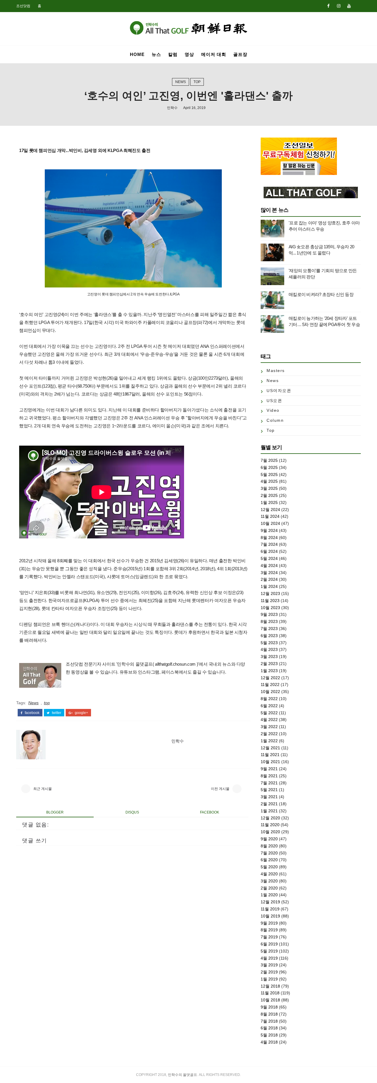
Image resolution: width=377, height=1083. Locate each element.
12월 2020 (270, 818)
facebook (31, 713)
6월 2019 (269, 944)
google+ (81, 713)
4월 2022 (269, 719)
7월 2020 (269, 853)
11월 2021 (270, 754)
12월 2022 (270, 677)
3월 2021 (269, 796)
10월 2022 (270, 691)
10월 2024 (270, 523)
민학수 (172, 108)
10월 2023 (270, 607)
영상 (189, 54)
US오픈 (274, 400)
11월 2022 (270, 684)
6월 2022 (269, 705)
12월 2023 (270, 593)
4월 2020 (269, 874)
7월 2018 (269, 1021)
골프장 (240, 54)
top (197, 82)
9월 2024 (269, 530)
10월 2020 (270, 831)
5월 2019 (269, 951)
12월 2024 (270, 509)
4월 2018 (269, 1042)
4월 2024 (269, 565)
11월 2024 (270, 516)
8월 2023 (269, 621)
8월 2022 (269, 698)
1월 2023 (269, 670)
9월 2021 (269, 768)
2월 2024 (269, 579)
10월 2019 (270, 916)
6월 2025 (269, 467)
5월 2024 (269, 558)
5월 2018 (269, 1035)
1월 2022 (269, 740)
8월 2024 (269, 537)
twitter (56, 713)
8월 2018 (269, 1014)
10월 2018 (270, 1000)
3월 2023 (269, 656)
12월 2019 (270, 902)
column (275, 420)
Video (273, 410)
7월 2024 (269, 544)
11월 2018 (270, 993)
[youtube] (349, 5)
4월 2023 (269, 649)
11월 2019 (270, 909)
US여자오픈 (279, 390)
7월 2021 (269, 783)
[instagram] (338, 5)
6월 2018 (269, 1028)
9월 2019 (269, 923)
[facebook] (328, 5)
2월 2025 (269, 495)
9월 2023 (269, 614)
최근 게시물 (42, 789)
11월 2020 (270, 824)
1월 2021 (269, 810)
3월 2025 (269, 488)
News (180, 82)
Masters (276, 370)
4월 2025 (269, 481)
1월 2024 (269, 586)
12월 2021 (270, 747)
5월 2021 (269, 789)
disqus (132, 812)
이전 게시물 (220, 789)
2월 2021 (269, 803)
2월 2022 (269, 733)
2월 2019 (269, 972)
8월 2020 (269, 846)
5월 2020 (269, 866)
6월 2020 (269, 859)
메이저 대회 (213, 54)
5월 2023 (269, 642)
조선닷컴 (23, 6)
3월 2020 (269, 881)
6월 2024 (269, 551)
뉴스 (156, 54)
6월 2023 (269, 635)
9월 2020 (269, 838)
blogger (55, 812)
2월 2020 (269, 888)
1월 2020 (269, 894)
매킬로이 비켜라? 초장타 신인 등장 (321, 294)
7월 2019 (269, 937)
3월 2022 (269, 726)
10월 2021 (270, 761)
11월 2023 (270, 600)
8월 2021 (269, 775)
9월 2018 (269, 1007)
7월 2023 (269, 628)
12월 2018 (270, 986)
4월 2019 (269, 958)
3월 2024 (269, 572)
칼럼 (173, 54)
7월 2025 (269, 460)
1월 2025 (269, 502)
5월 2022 (269, 712)
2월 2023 (269, 663)
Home (137, 54)
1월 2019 (269, 979)
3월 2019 (269, 965)
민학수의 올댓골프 (182, 1075)
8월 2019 (269, 929)
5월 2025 (269, 474)
